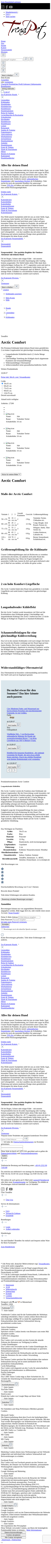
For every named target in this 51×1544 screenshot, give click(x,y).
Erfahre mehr (6, 192)
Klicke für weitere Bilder (10, 474)
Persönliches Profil (16, 84)
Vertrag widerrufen (8, 89)
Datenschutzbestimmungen (23, 1142)
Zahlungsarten (35, 84)
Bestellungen (6, 86)
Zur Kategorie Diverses (10, 278)
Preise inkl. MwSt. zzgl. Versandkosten (15, 377)
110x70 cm (8, 393)
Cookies (9, 1296)
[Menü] (3, 55)
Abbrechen (5, 927)
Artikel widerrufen (13, 1229)
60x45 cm (7, 386)
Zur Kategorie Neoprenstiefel (12, 239)
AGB (8, 1287)
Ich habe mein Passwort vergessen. (14, 922)
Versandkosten (44, 1264)
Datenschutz (10, 1291)
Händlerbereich (12, 12)
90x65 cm (7, 391)
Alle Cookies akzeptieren (13, 1537)
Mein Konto (10, 298)
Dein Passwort (6, 920)
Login (8, 1227)
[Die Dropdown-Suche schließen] (31, 59)
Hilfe (7, 300)
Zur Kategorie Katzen (9, 194)
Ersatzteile (9, 1216)
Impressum (10, 1285)
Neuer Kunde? (13, 913)
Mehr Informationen (34, 1530)
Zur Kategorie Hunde (9, 95)
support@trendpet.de (41, 1180)
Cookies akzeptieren (13, 1535)
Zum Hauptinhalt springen (11, 2)
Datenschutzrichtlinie (9, 1153)
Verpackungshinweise (14, 1298)
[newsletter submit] (25, 1139)
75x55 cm (7, 388)
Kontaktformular (19, 1182)
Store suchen (10, 17)
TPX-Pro (10, 185)
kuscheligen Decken (22, 181)
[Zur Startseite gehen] (25, 39)
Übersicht (5, 84)
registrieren (9, 82)
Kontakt (9, 1294)
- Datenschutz (16, 1540)
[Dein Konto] (3, 71)
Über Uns (9, 1200)
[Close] (2, 1542)
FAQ (8, 14)
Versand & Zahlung (13, 1213)
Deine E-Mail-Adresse (9, 917)
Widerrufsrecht (11, 1289)
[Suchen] (25, 59)
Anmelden (5, 80)
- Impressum (6, 1540)
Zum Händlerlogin (8, 1247)
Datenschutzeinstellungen (13, 1532)
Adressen (26, 84)
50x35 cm (7, 384)
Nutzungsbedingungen (29, 1153)
